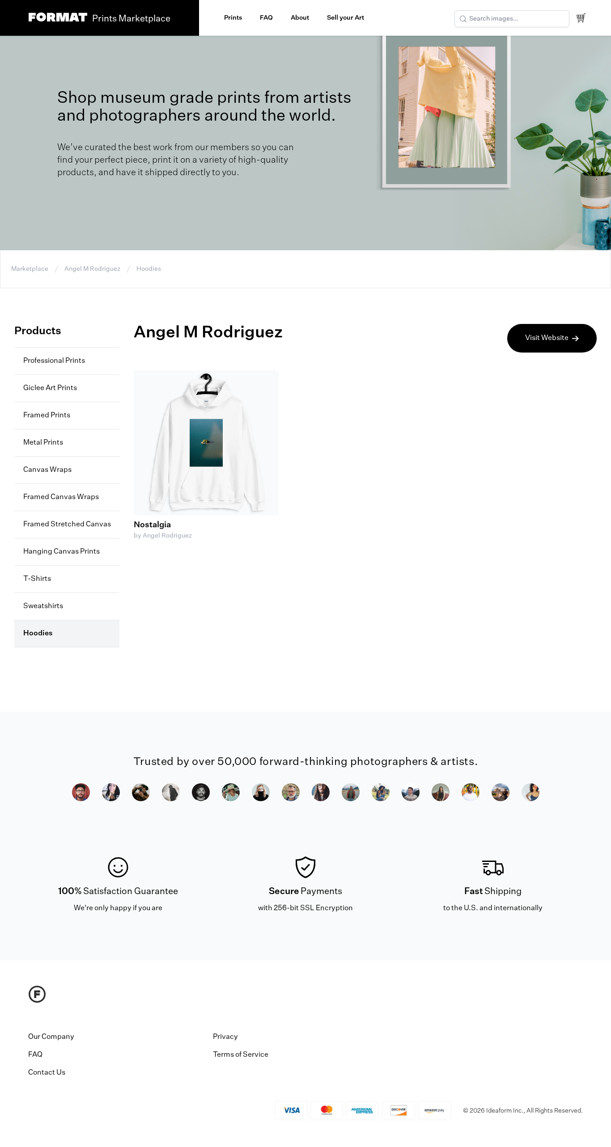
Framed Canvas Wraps (61, 497)
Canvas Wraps (47, 470)
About (300, 18)
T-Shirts (37, 579)
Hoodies (148, 269)
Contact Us (46, 1072)
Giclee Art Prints (50, 388)
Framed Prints (46, 415)
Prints (233, 18)
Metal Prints (43, 442)
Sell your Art (345, 18)
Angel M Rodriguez (92, 269)
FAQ (266, 18)
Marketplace (29, 269)
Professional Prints (54, 361)
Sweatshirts (43, 606)
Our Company (51, 1037)
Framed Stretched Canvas (67, 524)
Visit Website (547, 338)
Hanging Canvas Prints (61, 551)
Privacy (225, 1037)
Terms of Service (240, 1055)
